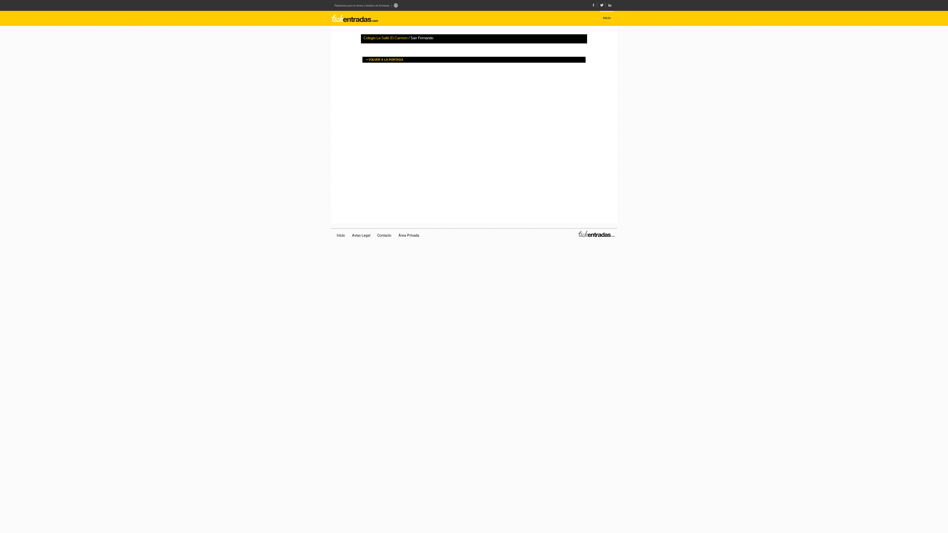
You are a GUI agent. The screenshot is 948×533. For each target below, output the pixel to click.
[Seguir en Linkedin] (609, 5)
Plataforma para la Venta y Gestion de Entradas (362, 5)
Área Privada (408, 235)
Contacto (384, 235)
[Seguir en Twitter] (601, 5)
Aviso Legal (361, 235)
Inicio (341, 235)
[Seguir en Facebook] (593, 5)
